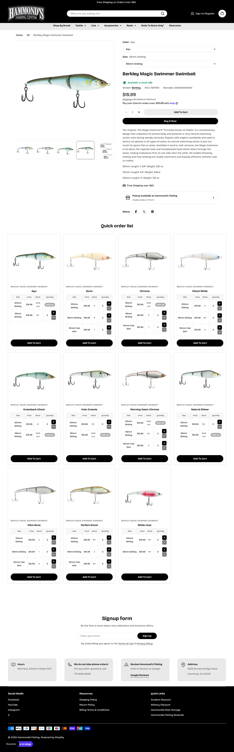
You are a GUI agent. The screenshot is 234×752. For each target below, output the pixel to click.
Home (19, 35)
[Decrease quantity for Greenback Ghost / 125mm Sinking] (53, 426)
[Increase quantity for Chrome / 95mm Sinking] (164, 313)
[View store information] (213, 198)
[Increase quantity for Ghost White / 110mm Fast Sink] (219, 327)
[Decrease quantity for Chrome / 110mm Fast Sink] (164, 329)
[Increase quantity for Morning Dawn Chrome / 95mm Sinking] (164, 431)
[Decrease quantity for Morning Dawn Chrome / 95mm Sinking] (164, 436)
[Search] (163, 13)
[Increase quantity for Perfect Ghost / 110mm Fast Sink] (109, 561)
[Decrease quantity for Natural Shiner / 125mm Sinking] (219, 426)
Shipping (127, 99)
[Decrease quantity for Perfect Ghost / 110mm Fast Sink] (109, 566)
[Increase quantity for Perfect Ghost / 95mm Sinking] (109, 549)
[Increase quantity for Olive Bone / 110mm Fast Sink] (54, 561)
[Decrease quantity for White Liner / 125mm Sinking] (164, 542)
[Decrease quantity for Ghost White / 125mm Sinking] (219, 308)
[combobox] (117, 13)
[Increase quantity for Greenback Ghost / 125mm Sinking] (53, 422)
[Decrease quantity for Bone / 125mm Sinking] (109, 308)
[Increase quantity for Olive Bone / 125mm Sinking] (54, 537)
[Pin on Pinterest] (152, 211)
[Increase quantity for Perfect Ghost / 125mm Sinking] (109, 537)
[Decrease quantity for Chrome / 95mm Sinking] (164, 317)
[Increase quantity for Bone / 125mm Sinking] (109, 303)
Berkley (136, 87)
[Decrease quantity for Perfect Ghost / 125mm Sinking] (109, 542)
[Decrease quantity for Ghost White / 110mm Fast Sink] (219, 332)
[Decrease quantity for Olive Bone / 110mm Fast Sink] (54, 566)
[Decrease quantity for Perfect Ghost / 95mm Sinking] (109, 554)
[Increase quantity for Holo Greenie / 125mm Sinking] (109, 422)
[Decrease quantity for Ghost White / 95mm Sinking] (219, 320)
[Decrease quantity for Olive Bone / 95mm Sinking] (54, 554)
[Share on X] (144, 211)
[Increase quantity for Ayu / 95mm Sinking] (53, 313)
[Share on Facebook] (136, 211)
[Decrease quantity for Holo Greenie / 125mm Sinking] (109, 426)
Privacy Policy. (145, 643)
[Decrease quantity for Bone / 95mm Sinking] (109, 320)
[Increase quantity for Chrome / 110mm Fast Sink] (164, 325)
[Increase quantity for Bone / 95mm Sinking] (109, 315)
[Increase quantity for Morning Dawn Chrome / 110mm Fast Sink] (164, 443)
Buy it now (170, 121)
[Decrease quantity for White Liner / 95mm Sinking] (164, 554)
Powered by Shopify (52, 737)
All (28, 35)
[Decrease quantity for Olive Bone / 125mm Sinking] (54, 542)
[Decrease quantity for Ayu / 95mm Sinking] (53, 317)
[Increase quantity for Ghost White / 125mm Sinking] (219, 303)
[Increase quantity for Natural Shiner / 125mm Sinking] (219, 422)
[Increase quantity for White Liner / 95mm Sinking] (164, 549)
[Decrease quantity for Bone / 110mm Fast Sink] (109, 332)
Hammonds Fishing (29, 737)
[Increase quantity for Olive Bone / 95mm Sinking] (54, 549)
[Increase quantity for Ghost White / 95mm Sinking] (219, 315)
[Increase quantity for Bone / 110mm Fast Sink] (109, 327)
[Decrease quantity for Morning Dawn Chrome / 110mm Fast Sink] (164, 448)
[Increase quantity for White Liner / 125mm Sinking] (164, 537)
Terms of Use (126, 643)
